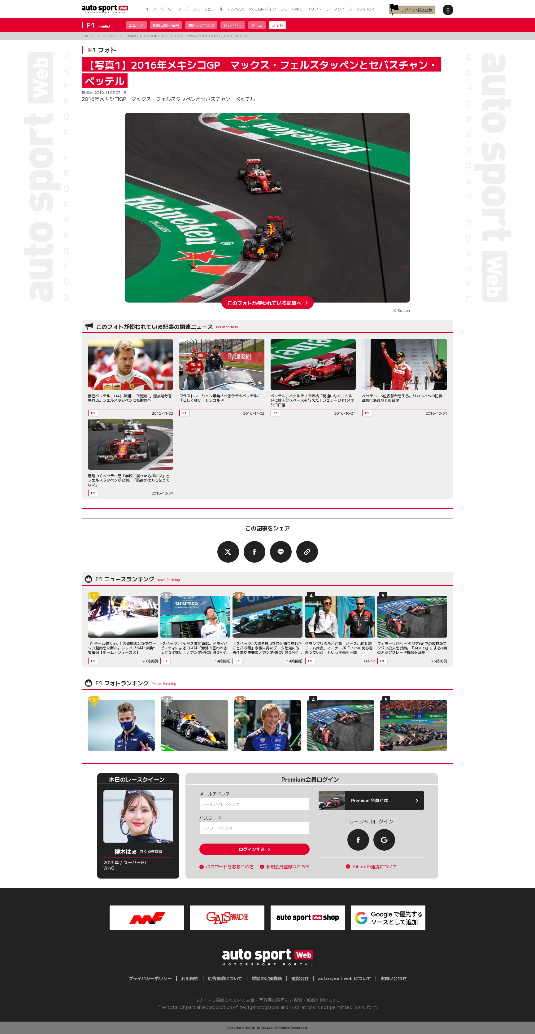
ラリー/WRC (291, 8)
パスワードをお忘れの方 (230, 866)
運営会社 (300, 978)
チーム (257, 25)
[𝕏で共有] (228, 552)
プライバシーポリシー (150, 978)
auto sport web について (344, 978)
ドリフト (314, 8)
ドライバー (233, 25)
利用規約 (189, 978)
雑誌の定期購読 (267, 978)
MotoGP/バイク (262, 8)
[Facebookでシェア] (254, 552)
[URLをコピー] (307, 552)
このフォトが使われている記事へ (264, 302)
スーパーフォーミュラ (196, 8)
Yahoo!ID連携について (374, 866)
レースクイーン (339, 8)
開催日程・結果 (166, 25)
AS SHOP (365, 8)
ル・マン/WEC (232, 8)
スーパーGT (163, 8)
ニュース (136, 25)
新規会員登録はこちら (288, 866)
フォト (277, 25)
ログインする (252, 849)
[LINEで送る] (281, 552)
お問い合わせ (394, 978)
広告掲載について (225, 978)
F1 (146, 8)
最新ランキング (201, 25)
